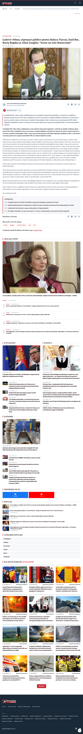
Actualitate (17, 9)
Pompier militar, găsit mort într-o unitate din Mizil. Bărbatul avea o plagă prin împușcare (41, 589)
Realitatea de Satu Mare (40, 718)
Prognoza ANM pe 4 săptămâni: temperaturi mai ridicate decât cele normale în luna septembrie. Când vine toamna (40, 649)
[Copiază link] (68, 104)
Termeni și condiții (12, 706)
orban (5, 225)
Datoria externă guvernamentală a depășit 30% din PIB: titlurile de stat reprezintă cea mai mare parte (20, 449)
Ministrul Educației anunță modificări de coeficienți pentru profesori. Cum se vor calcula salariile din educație (67, 679)
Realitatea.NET (5, 716)
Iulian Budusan (76, 673)
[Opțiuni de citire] (79, 730)
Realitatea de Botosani (53, 718)
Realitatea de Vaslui (73, 716)
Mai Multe (41, 686)
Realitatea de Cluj (29, 718)
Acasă (5, 9)
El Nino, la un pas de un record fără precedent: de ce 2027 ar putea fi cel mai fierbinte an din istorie (14, 619)
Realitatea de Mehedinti (7, 718)
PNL (34, 225)
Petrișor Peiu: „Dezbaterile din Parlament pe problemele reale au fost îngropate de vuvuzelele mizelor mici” (60, 386)
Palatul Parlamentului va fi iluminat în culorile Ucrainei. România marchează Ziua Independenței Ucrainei (41, 205)
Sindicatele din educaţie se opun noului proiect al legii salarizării (28, 208)
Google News (37, 230)
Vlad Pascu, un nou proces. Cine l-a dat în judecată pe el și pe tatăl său (28, 314)
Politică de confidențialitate (24, 706)
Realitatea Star (24, 716)
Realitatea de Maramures (35, 716)
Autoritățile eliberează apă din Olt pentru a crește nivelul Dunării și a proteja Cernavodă (24, 472)
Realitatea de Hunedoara (65, 718)
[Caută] (75, 3)
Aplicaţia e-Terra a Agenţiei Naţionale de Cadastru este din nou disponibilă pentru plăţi (15, 648)
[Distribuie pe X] (78, 104)
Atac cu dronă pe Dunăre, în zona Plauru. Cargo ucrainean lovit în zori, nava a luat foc (32, 306)
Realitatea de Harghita (7, 721)
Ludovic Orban (21, 225)
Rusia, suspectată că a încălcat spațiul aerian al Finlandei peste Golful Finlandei (40, 678)
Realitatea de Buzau (19, 103)
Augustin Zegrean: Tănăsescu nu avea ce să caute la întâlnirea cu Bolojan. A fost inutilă (33, 323)
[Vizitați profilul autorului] (4, 104)
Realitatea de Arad (18, 721)
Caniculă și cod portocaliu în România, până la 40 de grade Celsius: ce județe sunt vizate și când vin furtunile (66, 590)
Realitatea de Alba (19, 718)
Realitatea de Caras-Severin (60, 716)
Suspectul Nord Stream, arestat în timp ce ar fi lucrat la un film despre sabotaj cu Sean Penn (24, 410)
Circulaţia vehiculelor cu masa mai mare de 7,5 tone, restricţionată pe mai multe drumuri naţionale (38, 211)
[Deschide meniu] (80, 3)
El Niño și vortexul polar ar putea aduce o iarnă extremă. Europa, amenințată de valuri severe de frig (68, 648)
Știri (11, 9)
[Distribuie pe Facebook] (71, 104)
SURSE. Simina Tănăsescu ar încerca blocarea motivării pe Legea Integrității (58, 409)
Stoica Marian (50, 614)
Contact (4, 706)
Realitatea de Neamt (47, 716)
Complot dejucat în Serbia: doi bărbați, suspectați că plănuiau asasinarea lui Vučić (33, 202)
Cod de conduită (36, 706)
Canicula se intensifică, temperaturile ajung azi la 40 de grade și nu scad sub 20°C (14, 678)
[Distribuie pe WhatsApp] (75, 104)
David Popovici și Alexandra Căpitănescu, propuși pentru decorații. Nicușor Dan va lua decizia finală (12, 590)
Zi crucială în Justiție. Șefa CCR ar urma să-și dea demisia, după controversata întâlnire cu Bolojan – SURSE (40, 296)
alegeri (12, 225)
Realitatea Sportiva (15, 716)
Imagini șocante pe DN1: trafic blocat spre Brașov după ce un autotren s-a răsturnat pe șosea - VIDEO (67, 620)
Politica (5, 300)
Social (7, 304)
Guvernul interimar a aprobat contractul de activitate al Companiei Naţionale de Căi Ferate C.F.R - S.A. (41, 620)
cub (29, 225)
